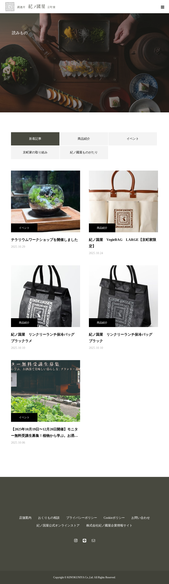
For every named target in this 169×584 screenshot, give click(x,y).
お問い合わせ (140, 517)
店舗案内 (25, 517)
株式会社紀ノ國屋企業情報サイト (109, 525)
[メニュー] (162, 6)
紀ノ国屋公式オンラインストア (58, 525)
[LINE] (84, 540)
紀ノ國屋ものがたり (84, 152)
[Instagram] (75, 540)
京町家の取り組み (35, 152)
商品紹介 (84, 138)
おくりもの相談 (49, 517)
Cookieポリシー (114, 517)
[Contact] (93, 540)
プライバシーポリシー (81, 517)
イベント (133, 138)
